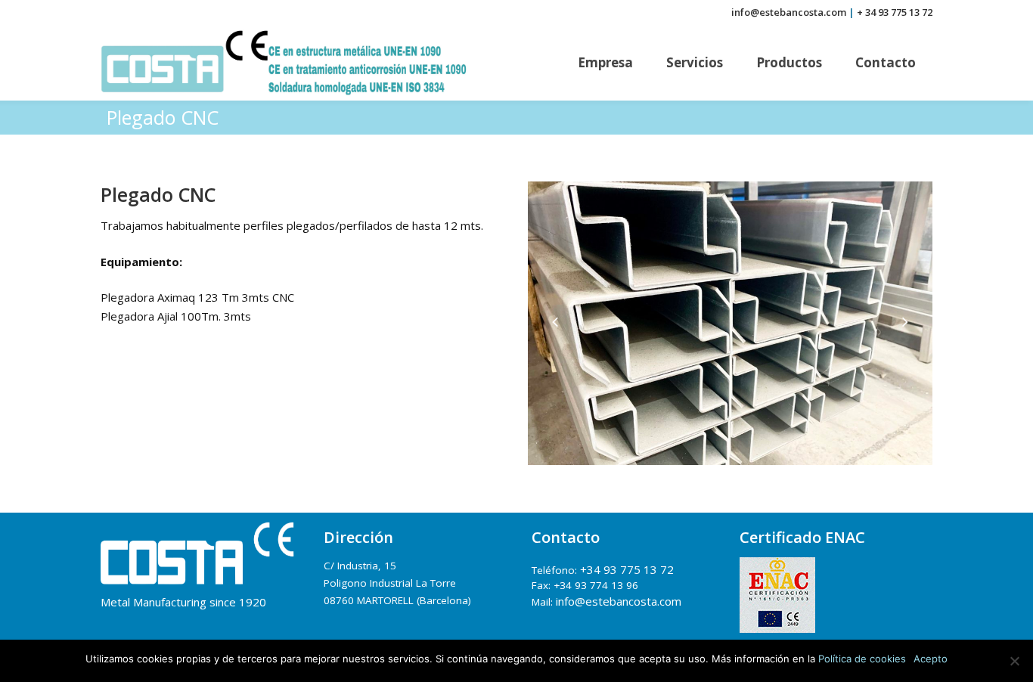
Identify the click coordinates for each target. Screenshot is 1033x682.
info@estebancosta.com (788, 12)
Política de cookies (862, 659)
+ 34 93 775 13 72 (894, 12)
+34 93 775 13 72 (627, 569)
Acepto (931, 659)
